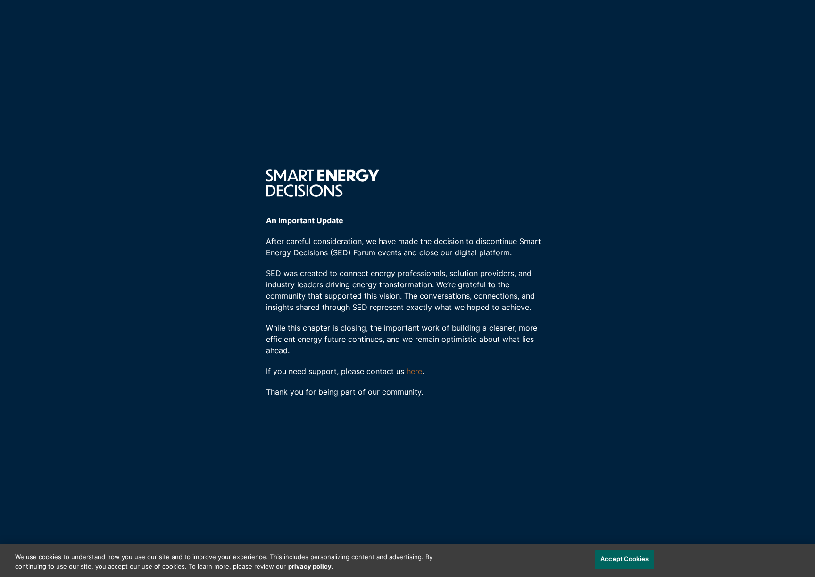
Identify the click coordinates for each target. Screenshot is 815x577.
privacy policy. (310, 567)
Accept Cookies (624, 559)
